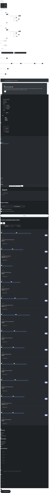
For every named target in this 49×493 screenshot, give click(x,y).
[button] (5, 4)
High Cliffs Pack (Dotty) (6, 272)
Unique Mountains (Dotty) (7, 370)
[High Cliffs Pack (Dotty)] (24, 266)
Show (15, 225)
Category (3, 61)
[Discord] (4, 460)
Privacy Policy (24, 89)
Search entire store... (5, 185)
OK (5, 90)
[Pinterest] (3, 457)
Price (2, 48)
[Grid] (2, 223)
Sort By (2, 225)
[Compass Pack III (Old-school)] (24, 233)
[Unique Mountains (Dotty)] (24, 364)
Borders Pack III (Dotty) (6, 419)
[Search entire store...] (2, 184)
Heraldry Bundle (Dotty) (7, 403)
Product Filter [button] (6, 491)
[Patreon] (3, 463)
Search (3, 194)
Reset (5, 40)
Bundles (3, 55)
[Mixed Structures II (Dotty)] (24, 331)
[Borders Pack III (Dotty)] (24, 413)
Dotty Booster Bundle (6, 256)
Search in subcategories (7, 209)
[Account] (4, 125)
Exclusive (3, 66)
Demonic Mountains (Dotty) (7, 386)
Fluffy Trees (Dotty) (6, 288)
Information (3, 438)
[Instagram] (3, 451)
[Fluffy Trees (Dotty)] (24, 282)
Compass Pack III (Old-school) (8, 239)
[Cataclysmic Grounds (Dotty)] (24, 315)
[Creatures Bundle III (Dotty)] (24, 298)
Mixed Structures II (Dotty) (7, 337)
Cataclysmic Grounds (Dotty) (8, 321)
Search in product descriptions (8, 211)
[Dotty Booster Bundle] (24, 249)
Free (2, 71)
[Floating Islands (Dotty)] (24, 347)
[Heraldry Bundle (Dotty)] (24, 396)
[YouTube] (3, 454)
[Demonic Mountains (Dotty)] (24, 380)
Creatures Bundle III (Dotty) (7, 305)
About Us (3, 430)
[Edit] (1, 25)
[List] (4, 223)
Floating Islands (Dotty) (6, 354)
